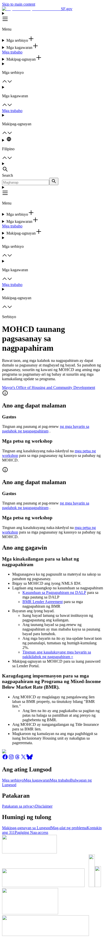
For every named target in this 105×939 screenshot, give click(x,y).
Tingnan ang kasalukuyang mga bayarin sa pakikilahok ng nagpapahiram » (56, 654)
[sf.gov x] (23, 758)
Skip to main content (18, 4)
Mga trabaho (12, 52)
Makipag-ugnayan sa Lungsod (26, 828)
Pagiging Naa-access (31, 832)
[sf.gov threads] (17, 758)
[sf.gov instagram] (11, 758)
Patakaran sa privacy (18, 806)
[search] (53, 181)
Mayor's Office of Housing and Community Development (48, 387)
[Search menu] (52, 167)
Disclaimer (43, 806)
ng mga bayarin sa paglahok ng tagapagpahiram (45, 428)
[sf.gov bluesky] (30, 758)
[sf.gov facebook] (5, 758)
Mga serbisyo (13, 780)
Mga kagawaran (37, 780)
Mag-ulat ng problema (69, 828)
